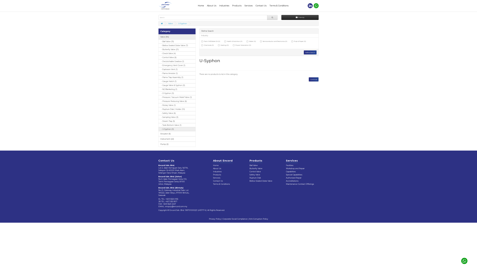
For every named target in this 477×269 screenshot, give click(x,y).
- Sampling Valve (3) (169, 117)
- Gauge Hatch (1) (168, 81)
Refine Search (310, 52)
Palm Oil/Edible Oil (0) (212, 41)
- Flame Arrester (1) (169, 73)
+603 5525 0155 (171, 199)
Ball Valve (253, 165)
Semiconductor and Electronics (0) (275, 41)
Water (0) (252, 41)
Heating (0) (224, 45)
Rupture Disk (255, 178)
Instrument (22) (167, 139)
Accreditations (292, 181)
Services (248, 5)
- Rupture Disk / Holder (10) (172, 109)
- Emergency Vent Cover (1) (172, 65)
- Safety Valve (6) (168, 113)
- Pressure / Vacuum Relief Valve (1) (176, 97)
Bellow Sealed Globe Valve (260, 181)
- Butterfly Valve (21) (169, 49)
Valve (170, 23)
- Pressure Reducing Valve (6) (173, 101)
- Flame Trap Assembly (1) (171, 77)
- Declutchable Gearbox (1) (172, 61)
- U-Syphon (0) (167, 129)
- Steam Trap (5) (167, 121)
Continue (313, 79)
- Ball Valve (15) (167, 41)
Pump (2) (164, 144)
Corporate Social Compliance (235, 219)
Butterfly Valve (255, 168)
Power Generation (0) (243, 45)
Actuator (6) (165, 134)
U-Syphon (182, 23)
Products (236, 5)
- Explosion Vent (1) (169, 69)
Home (201, 5)
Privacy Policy (215, 219)
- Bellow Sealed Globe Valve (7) (174, 45)
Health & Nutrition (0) (234, 41)
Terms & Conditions (278, 5)
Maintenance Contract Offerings (300, 184)
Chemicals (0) (209, 45)
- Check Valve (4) (168, 53)
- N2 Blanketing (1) (168, 89)
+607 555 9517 (171, 201)
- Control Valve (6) (168, 57)
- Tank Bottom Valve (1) (170, 125)
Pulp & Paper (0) (300, 41)
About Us (211, 5)
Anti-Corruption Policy (258, 219)
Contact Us (261, 5)
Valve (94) (164, 37)
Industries (224, 5)
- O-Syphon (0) (167, 93)
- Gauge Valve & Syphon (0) (172, 85)
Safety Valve (254, 175)
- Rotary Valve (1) (168, 105)
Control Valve (255, 171)
